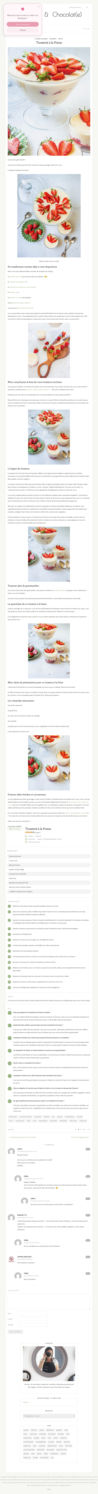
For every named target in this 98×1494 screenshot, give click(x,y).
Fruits (60, 39)
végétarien (44, 1458)
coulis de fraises (60, 590)
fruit (43, 1438)
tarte (46, 1454)
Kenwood (27, 1446)
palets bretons (44, 389)
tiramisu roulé (14, 292)
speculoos (73, 1121)
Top (48, 1489)
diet (67, 1434)
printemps (63, 1121)
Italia (11, 1121)
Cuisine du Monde (41, 39)
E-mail (10, 1319)
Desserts (53, 39)
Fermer (23, 30)
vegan (35, 1458)
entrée (36, 1438)
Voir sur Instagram (23, 24)
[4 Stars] (32, 832)
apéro (42, 1430)
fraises (59, 1117)
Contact (25, 1402)
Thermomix (54, 1454)
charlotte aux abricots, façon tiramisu (22, 287)
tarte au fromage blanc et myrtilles (77, 813)
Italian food (20, 1121)
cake (66, 1430)
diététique (28, 1438)
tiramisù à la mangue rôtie (18, 282)
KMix (28, 1121)
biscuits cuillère (32, 389)
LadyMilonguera (24, 1257)
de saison (38, 1117)
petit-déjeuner (29, 1450)
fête (49, 1438)
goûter (79, 1117)
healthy (67, 1442)
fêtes (56, 1438)
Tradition (83, 1121)
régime (26, 1454)
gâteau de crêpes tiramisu (20, 303)
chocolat (33, 1434)
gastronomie (28, 1442)
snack (39, 1454)
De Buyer (42, 1434)
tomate (63, 1454)
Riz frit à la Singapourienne (80, 1137)
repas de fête (62, 1450)
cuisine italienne (26, 1117)
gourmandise (69, 1117)
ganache (63, 1438)
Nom (10, 1314)
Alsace (26, 1430)
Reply (88, 1149)
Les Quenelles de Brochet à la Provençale (22, 1137)
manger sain (52, 1446)
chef (25, 1434)
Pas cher (68, 1446)
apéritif (34, 1430)
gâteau (59, 1442)
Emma (12, 1129)
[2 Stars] (28, 832)
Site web (10, 1325)
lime (34, 1121)
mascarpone (43, 1121)
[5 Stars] (34, 832)
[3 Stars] (30, 832)
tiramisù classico (15, 277)
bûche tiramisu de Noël (25, 308)
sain (32, 1454)
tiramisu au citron (15, 297)
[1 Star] (26, 832)
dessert (46, 1117)
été (53, 1117)
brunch (59, 1430)
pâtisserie (53, 1121)
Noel (61, 1446)
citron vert (13, 1117)
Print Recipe (16, 829)
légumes (42, 1446)
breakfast (50, 1430)
